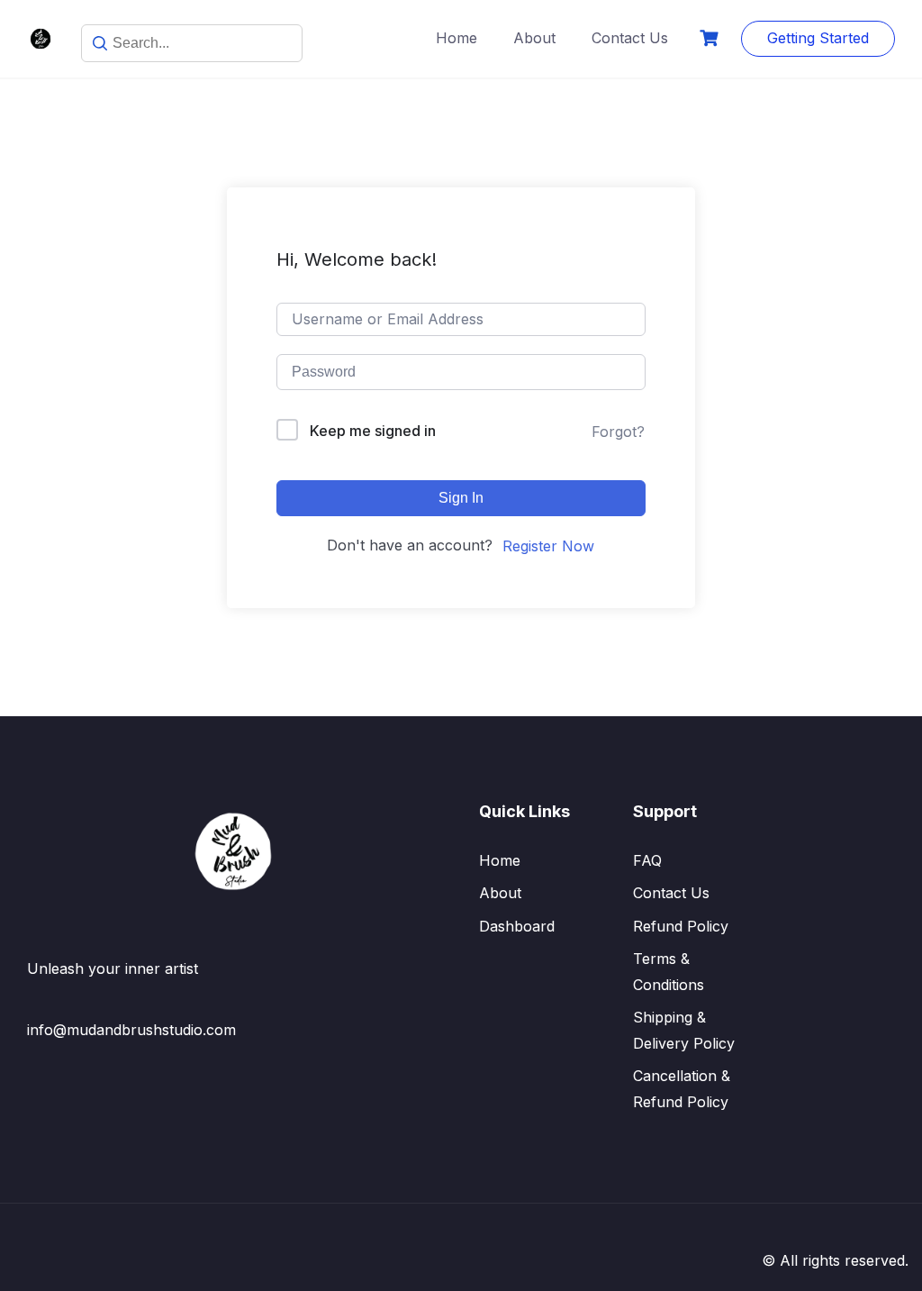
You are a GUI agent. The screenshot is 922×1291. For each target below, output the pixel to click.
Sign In (461, 497)
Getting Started (818, 38)
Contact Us (630, 38)
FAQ (647, 860)
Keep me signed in (373, 431)
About (534, 38)
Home (456, 38)
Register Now (548, 546)
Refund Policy (680, 926)
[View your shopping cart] (711, 38)
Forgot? (618, 432)
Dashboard (517, 926)
